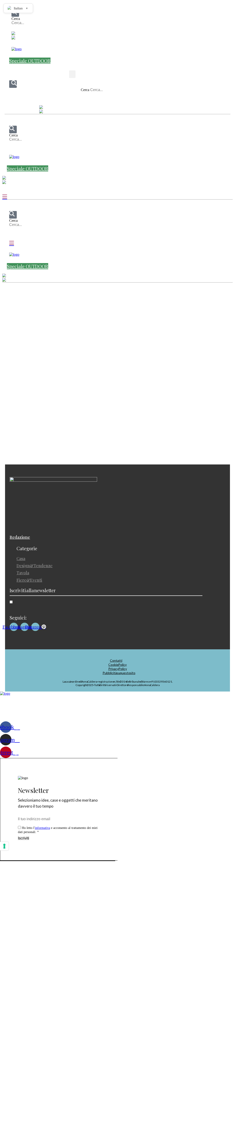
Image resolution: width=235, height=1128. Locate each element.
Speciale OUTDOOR (29, 61)
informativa (42, 828)
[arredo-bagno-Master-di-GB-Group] (117, 367)
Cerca (15, 19)
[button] (30, 29)
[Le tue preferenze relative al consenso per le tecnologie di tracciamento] (4, 846)
